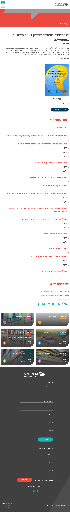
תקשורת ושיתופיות (62, 300)
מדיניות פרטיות (7, 508)
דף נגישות (9, 506)
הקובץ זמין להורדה (60, 109)
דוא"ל (51, 422)
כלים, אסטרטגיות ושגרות (48, 296)
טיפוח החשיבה (64, 291)
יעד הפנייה (49, 386)
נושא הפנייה (49, 394)
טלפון (51, 430)
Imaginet (9, 503)
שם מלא (50, 414)
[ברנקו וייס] (62, 4)
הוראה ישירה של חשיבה (48, 291)
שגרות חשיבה (48, 300)
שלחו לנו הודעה (48, 401)
